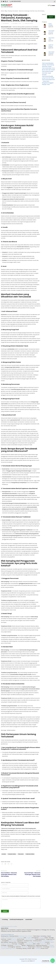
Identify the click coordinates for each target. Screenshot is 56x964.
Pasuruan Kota (12, 942)
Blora (48, 944)
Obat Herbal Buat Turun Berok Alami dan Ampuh (48, 69)
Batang (24, 948)
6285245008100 (17, 1)
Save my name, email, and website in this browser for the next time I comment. (21, 896)
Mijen (33, 948)
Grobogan (4, 945)
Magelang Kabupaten (41, 945)
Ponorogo (14, 944)
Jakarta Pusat (20, 939)
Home (2, 11)
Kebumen (18, 947)
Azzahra (4, 854)
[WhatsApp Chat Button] (53, 961)
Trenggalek (21, 944)
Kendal (29, 948)
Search (44, 14)
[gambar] (1, 1)
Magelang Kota (31, 945)
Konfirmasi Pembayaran (16, 919)
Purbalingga (46, 947)
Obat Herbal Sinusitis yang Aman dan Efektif (48, 77)
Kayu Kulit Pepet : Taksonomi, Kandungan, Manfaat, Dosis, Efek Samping (32, 874)
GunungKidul (5, 941)
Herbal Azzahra (11, 730)
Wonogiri (51, 937)
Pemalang (19, 948)
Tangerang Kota (50, 939)
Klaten (46, 937)
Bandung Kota (5, 936)
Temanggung (11, 947)
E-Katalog (5, 919)
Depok (49, 936)
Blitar (34, 944)
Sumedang (43, 936)
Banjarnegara (32, 947)
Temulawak (21, 854)
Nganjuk (24, 945)
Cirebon (9, 939)
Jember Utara (44, 948)
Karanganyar (35, 937)
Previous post (4, 871)
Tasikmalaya (36, 936)
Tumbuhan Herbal (28, 23)
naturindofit (5, 23)
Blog (6, 11)
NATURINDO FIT (31, 961)
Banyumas (39, 947)
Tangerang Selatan (40, 939)
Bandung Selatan (14, 936)
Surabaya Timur (28, 941)
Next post (38, 871)
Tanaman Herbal (12, 854)
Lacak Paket (28, 919)
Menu (53, 5)
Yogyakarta (20, 941)
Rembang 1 (10, 945)
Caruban (47, 942)
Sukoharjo (3, 939)
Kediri (38, 944)
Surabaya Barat (37, 941)
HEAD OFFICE (4, 928)
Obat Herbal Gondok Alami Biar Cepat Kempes (47, 73)
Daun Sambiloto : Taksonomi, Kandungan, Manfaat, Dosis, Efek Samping (9, 874)
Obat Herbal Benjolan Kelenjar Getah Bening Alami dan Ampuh (48, 64)
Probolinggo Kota (22, 942)
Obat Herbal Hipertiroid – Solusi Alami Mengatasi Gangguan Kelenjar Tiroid (48, 82)
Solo (25, 937)
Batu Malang (4, 942)
